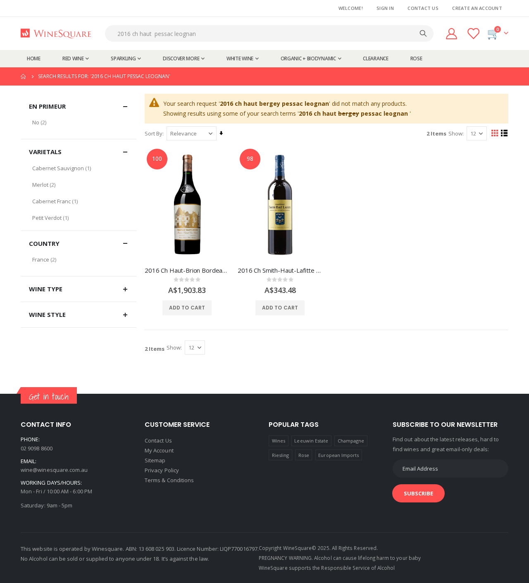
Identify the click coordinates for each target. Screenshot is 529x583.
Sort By (153, 133)
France (40, 259)
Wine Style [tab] (47, 314)
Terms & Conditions (169, 480)
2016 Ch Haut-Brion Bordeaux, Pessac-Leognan (187, 270)
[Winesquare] (56, 34)
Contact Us (422, 8)
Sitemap (155, 460)
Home (23, 76)
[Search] (423, 33)
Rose (303, 455)
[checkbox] (78, 122)
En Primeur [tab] (47, 106)
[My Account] (451, 33)
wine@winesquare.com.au (54, 470)
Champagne (351, 441)
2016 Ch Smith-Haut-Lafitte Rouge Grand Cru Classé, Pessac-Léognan (280, 270)
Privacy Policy (162, 470)
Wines (278, 441)
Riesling (280, 455)
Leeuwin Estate (311, 441)
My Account (159, 450)
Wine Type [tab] (45, 289)
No (35, 122)
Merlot (40, 184)
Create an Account (477, 8)
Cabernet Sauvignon (58, 168)
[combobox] (271, 33)
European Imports (338, 455)
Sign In (385, 8)
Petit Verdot (47, 217)
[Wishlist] (474, 33)
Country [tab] (44, 243)
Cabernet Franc (51, 201)
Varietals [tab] (45, 152)
